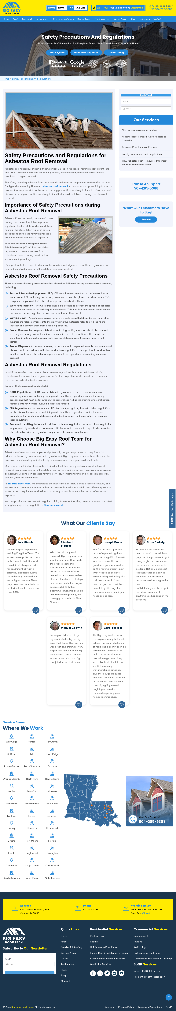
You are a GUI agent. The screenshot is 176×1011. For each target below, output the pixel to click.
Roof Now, (86, 52)
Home (6, 19)
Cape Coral (52, 865)
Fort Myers (32, 840)
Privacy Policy (126, 1006)
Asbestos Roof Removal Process (139, 147)
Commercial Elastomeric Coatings (153, 958)
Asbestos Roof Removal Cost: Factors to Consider (144, 138)
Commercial (42, 19)
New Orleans (52, 778)
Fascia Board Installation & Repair (109, 952)
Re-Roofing (140, 947)
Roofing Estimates (172, 508)
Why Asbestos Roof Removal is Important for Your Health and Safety (144, 162)
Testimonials (144, 19)
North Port (32, 778)
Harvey (12, 828)
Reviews (146, 219)
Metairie (31, 791)
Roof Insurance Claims (63, 19)
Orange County (11, 778)
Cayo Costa (32, 865)
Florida (52, 840)
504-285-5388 (163, 9)
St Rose (11, 754)
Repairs (94, 941)
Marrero (52, 791)
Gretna (12, 840)
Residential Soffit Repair (147, 971)
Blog (133, 19)
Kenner (32, 815)
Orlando (52, 766)
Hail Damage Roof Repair (104, 947)
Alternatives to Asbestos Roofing (139, 129)
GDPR (169, 1006)
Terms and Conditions (150, 1006)
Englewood (32, 853)
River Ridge (52, 754)
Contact (157, 19)
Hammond (52, 828)
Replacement (97, 936)
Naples (11, 791)
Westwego (11, 741)
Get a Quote (57, 52)
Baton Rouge (32, 877)
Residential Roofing (71, 947)
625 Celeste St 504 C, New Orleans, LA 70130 (34, 911)
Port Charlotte (32, 766)
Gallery (65, 958)
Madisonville (32, 803)
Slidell (32, 754)
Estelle (11, 853)
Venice (31, 741)
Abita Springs (52, 877)
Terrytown (52, 741)
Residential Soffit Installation (149, 976)
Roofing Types (83, 19)
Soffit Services (102, 19)
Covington (52, 853)
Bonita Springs (11, 877)
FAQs (64, 969)
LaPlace (11, 815)
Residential (26, 19)
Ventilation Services (100, 964)
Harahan (32, 828)
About (15, 19)
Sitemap (109, 1006)
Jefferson (52, 815)
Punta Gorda (11, 766)
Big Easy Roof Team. (22, 1006)
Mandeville (11, 803)
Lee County (52, 803)
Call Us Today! (116, 52)
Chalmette (11, 865)
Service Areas (120, 19)
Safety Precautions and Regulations (142, 154)
